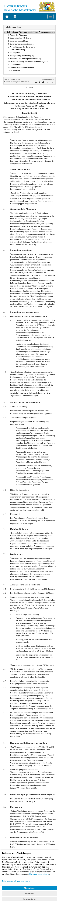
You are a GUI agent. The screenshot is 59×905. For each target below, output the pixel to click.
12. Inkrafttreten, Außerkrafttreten (21, 67)
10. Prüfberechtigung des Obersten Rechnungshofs (28, 61)
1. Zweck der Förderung (17, 35)
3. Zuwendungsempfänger (18, 41)
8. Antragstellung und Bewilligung (21, 56)
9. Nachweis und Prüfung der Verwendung (24, 59)
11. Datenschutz (14, 65)
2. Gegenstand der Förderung (19, 38)
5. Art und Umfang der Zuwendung (21, 47)
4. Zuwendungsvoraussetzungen (20, 44)
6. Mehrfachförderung (16, 50)
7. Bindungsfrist (14, 53)
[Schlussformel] (14, 70)
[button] (4, 32)
